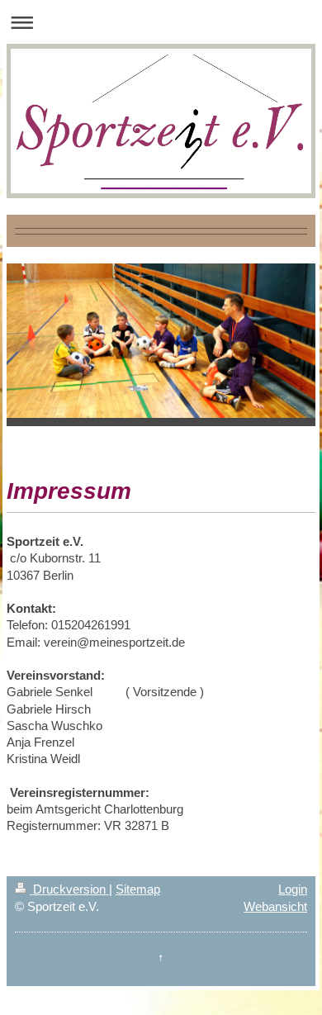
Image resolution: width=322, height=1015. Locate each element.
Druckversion (69, 889)
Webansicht (275, 906)
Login (292, 889)
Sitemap (138, 889)
